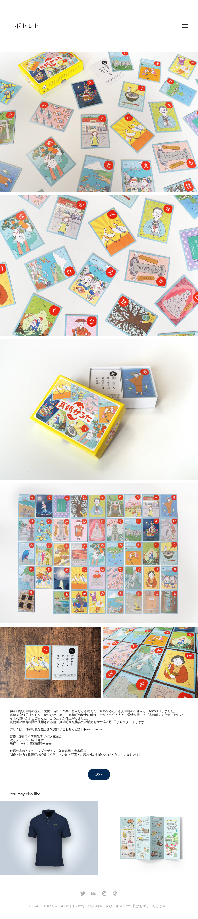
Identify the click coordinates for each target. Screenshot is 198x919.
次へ (99, 774)
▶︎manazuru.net (93, 729)
